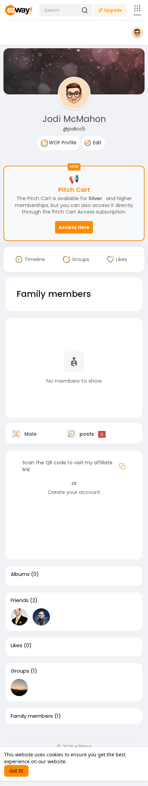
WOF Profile (61, 142)
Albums (20, 574)
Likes (16, 645)
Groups (20, 671)
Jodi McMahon (74, 119)
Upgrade (113, 10)
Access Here (74, 227)
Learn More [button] (81, 761)
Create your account (74, 492)
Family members (32, 716)
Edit (97, 142)
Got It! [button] (16, 770)
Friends (20, 600)
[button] (66, 10)
